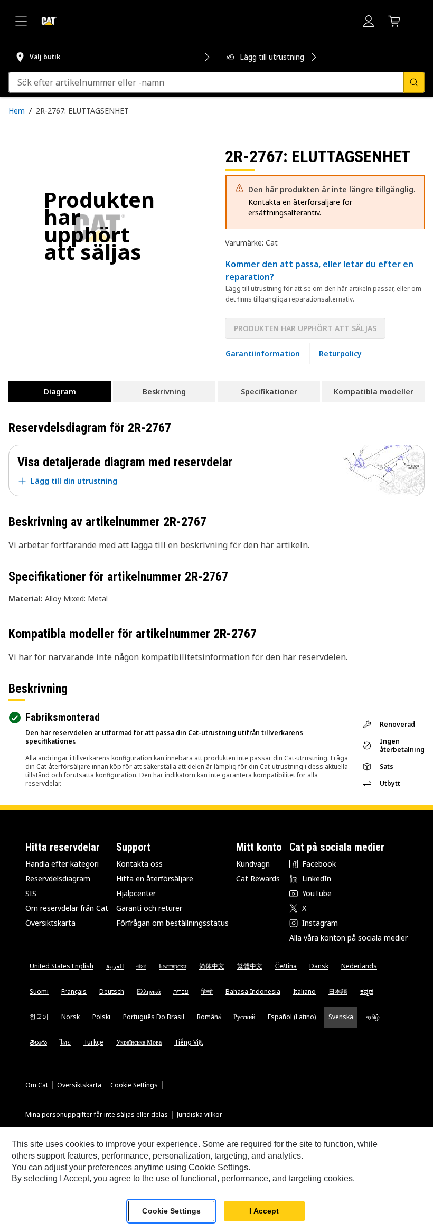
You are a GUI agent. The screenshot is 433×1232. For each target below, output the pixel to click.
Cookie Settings (134, 1085)
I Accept (264, 1211)
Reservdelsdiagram (57, 878)
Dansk (318, 966)
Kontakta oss (139, 864)
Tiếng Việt (188, 1042)
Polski (101, 1016)
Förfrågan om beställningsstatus (172, 923)
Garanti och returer (149, 908)
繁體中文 (249, 966)
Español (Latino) (292, 1016)
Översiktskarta (50, 923)
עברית (181, 991)
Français (74, 991)
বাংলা (141, 966)
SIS (30, 893)
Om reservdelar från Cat (66, 908)
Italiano (304, 991)
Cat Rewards (258, 878)
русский (244, 1016)
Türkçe (93, 1042)
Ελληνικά (149, 991)
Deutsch (111, 991)
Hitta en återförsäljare (154, 878)
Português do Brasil (153, 1016)
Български (172, 966)
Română (209, 1016)
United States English (61, 966)
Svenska (340, 1016)
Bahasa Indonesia (252, 991)
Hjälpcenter (136, 893)
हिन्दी (207, 991)
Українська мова (139, 1042)
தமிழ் (373, 1016)
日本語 (337, 991)
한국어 (39, 1016)
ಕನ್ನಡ (366, 991)
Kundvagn (253, 864)
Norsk (70, 1016)
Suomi (39, 991)
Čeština (286, 966)
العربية (115, 966)
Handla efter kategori (62, 864)
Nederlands (359, 966)
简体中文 (211, 966)
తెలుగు (38, 1042)
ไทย (65, 1042)
